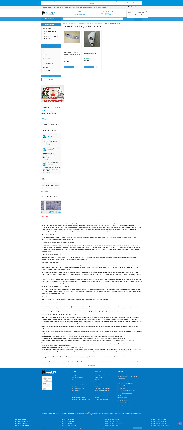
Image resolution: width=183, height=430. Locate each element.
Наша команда (98, 377)
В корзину (69, 67)
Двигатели (74, 386)
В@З (52, 185)
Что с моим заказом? (79, 14)
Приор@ (52, 188)
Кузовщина (74, 381)
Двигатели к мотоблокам (77, 388)
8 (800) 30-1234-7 (108, 11)
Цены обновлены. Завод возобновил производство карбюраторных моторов (50, 113)
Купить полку (45, 188)
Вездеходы (74, 375)
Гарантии (72, 7)
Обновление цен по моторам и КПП (50, 124)
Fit (44, 61)
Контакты (79, 7)
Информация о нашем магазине (102, 375)
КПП (72, 379)
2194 (43, 185)
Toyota (46, 54)
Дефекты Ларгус (99, 397)
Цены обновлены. (45, 119)
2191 (55, 182)
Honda (45, 52)
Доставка (65, 7)
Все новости (58, 107)
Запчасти (73, 395)
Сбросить (50, 79)
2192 (59, 182)
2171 (47, 182)
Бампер (48, 185)
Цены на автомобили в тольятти (103, 392)
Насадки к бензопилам (77, 377)
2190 (51, 182)
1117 (43, 182)
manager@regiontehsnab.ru (124, 405)
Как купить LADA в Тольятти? (102, 395)
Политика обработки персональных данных (95, 7)
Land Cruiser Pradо (48, 63)
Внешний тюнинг (73, 23)
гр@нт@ (58, 188)
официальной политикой (91, 413)
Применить (51, 76)
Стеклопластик (47, 70)
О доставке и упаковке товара (102, 381)
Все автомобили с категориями (102, 388)
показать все (44, 190)
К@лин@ (57, 185)
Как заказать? (79, 13)
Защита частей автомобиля (78, 397)
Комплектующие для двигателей (79, 384)
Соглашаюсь (137, 428)
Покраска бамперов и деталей (102, 399)
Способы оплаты (99, 384)
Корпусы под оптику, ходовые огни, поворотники (91, 23)
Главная (44, 7)
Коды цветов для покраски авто (102, 390)
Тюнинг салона (75, 392)
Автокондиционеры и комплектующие (80, 399)
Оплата (59, 7)
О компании (51, 7)
